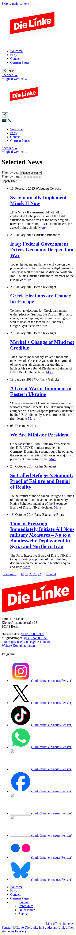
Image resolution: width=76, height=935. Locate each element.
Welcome (16, 887)
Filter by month (12, 176)
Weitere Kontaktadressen (18, 645)
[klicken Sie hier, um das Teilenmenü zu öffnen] (5, 115)
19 (26, 574)
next (53, 574)
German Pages (20, 898)
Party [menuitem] (13, 55)
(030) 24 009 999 (32, 634)
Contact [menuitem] (15, 58)
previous (8, 574)
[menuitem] (16, 129)
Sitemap (24, 913)
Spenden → (10, 75)
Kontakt (24, 902)
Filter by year (11, 172)
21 (35, 574)
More (42, 227)
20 (31, 574)
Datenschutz (27, 910)
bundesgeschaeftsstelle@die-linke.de (26, 642)
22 (39, 574)
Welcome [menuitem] (16, 51)
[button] (7, 122)
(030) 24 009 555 (36, 638)
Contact (15, 894)
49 (48, 574)
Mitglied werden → (15, 79)
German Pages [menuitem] (20, 62)
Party (13, 890)
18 (22, 574)
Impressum (26, 906)
